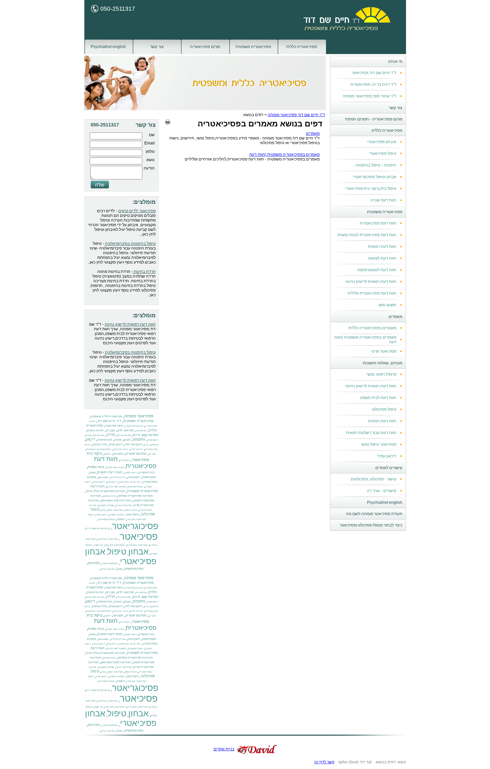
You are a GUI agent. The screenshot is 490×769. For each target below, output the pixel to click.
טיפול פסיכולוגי (384, 409)
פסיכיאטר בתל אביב (107, 538)
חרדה (110, 435)
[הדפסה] (168, 122)
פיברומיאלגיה (104, 439)
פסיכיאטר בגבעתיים (137, 544)
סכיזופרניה (141, 430)
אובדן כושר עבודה (115, 467)
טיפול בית (125, 460)
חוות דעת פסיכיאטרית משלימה (135, 495)
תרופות (154, 444)
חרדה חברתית (120, 449)
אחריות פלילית (118, 477)
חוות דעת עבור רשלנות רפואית (371, 432)
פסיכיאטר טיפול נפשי (378, 444)
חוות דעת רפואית (382, 246)
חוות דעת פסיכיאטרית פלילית (372, 293)
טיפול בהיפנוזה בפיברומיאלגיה (130, 243)
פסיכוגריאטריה (135, 453)
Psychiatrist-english (108, 46)
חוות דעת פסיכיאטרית (378, 223)
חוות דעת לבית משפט (378, 397)
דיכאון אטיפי (115, 444)
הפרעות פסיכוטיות (95, 435)
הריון (146, 444)
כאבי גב (152, 453)
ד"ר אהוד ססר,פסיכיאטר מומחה (369, 96)
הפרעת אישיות (95, 430)
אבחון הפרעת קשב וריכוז (98, 528)
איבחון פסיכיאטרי (381, 141)
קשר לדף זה (324, 762)
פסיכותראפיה (133, 568)
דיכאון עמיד (386, 456)
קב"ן (103, 509)
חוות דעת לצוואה (382, 258)
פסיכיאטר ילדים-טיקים (137, 211)
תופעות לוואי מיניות (116, 486)
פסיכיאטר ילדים (125, 430)
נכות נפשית (96, 467)
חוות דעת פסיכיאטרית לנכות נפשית (367, 235)
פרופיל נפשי (131, 509)
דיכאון (90, 439)
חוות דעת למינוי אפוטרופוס (116, 500)
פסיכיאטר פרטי (383, 351)
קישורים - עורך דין (381, 490)
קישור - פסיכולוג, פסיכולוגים (373, 479)
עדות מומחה (109, 495)
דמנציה (121, 519)
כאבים (127, 439)
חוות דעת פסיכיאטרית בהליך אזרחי (105, 491)
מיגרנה (118, 439)
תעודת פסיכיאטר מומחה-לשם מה (374, 513)
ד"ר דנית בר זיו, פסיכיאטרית (373, 84)
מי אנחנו (395, 61)
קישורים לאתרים (388, 467)
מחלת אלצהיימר (106, 519)
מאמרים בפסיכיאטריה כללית (372, 328)
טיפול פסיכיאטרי (382, 153)
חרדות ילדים (136, 449)
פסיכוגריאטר (135, 526)
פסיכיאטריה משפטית (253, 46)
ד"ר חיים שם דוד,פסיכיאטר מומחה (296, 114)
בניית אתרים (224, 749)
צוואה (92, 472)
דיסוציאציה (152, 439)
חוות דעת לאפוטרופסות (376, 270)
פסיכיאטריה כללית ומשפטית (106, 416)
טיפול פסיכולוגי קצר (115, 544)
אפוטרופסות (149, 477)
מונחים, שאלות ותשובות (382, 363)
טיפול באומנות (135, 486)
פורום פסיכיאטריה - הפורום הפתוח (373, 119)
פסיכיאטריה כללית (301, 46)
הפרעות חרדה (108, 568)
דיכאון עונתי (99, 481)
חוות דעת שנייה (383, 200)
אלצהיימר (118, 453)
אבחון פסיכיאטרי (120, 556)
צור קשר (157, 46)
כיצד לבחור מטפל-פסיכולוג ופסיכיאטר (371, 525)
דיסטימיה (112, 481)
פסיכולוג (94, 563)
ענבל (119, 568)
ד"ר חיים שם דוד (109, 421)
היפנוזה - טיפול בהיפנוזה (375, 165)
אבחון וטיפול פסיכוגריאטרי (374, 176)
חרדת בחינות (144, 271)
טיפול (116, 551)
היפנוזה (139, 439)
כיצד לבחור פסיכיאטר (130, 481)
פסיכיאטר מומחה (138, 416)
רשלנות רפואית (117, 514)
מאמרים (395, 316)
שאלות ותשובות (106, 505)
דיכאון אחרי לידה (133, 444)
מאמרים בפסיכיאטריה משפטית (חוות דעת (284, 154)
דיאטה (107, 453)
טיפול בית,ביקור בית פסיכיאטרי (370, 188)
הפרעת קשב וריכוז (145, 435)
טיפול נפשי (133, 514)
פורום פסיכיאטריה (205, 46)
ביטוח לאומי (130, 472)
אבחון (138, 551)
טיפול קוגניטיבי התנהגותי (98, 449)
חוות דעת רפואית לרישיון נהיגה (370, 281)
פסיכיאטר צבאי (115, 509)
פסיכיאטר (139, 536)
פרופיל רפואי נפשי (381, 374)
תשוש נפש (387, 305)
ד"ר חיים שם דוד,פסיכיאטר (374, 72)
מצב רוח (110, 430)
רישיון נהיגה (134, 477)
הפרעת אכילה (124, 435)
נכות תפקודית (146, 472)
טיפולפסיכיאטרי (110, 563)
